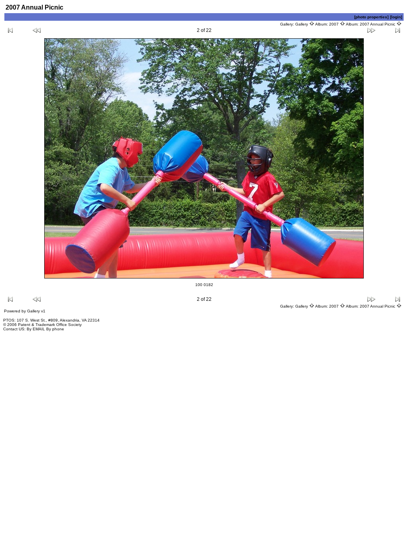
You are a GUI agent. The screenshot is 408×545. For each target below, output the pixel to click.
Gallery (302, 24)
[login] (396, 17)
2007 (334, 24)
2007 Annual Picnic (378, 24)
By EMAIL (36, 329)
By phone (55, 329)
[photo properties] (371, 17)
